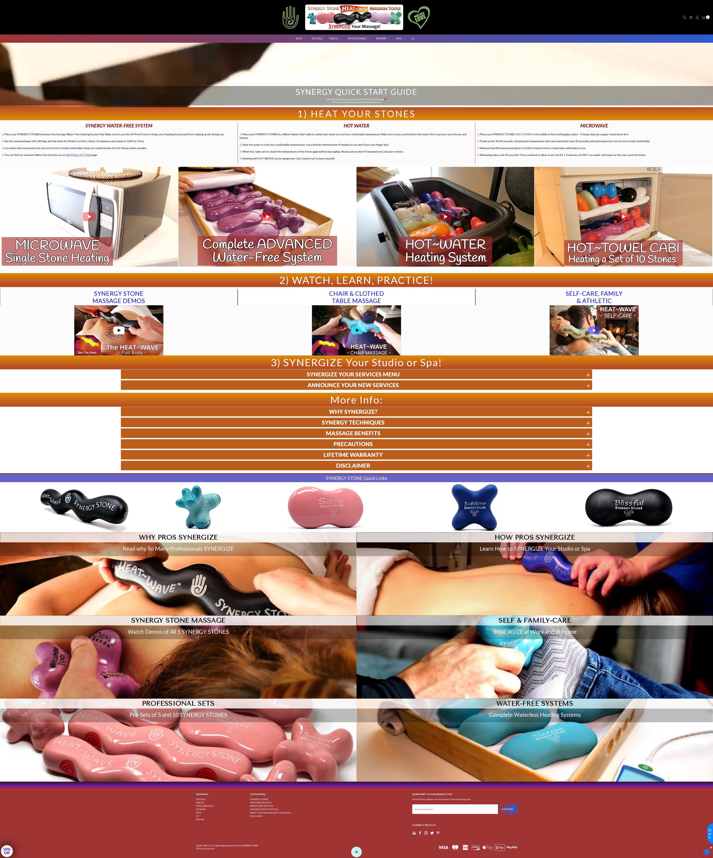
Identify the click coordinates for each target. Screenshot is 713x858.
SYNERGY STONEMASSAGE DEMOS (118, 297)
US (413, 38)
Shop (299, 38)
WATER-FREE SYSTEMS (261, 805)
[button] (4, 216)
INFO (399, 38)
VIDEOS (334, 38)
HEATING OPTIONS (78, 154)
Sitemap (200, 819)
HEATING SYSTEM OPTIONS (264, 809)
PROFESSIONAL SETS (260, 802)
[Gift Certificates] (691, 17)
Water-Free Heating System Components (270, 812)
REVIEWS (381, 38)
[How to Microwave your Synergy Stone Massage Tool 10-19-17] (89, 217)
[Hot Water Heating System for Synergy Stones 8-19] (445, 217)
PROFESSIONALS (357, 38)
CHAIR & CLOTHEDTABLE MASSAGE (356, 297)
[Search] (684, 17)
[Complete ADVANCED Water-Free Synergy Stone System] (267, 217)
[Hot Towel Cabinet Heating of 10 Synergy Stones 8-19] (623, 217)
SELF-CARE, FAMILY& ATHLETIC (594, 297)
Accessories (256, 816)
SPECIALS (317, 38)
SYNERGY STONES (259, 799)
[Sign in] (697, 17)
